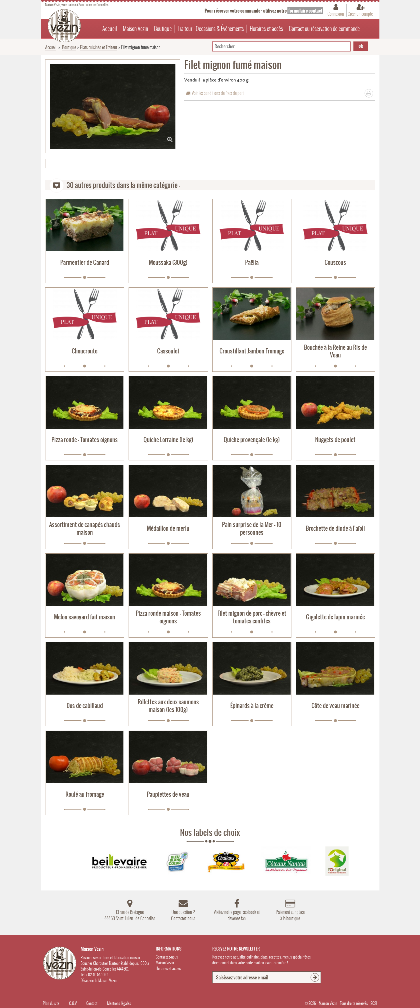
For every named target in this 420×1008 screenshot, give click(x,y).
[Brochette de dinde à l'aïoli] (335, 491)
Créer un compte (360, 14)
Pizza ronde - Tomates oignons (84, 439)
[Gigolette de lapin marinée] (335, 580)
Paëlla (252, 262)
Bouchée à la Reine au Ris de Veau (335, 351)
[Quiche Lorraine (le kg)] (168, 402)
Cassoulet (168, 351)
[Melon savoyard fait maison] (84, 580)
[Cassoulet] (168, 314)
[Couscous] (335, 225)
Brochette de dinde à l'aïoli (335, 528)
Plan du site (51, 1003)
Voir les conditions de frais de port (218, 93)
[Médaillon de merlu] (168, 491)
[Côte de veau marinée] (335, 668)
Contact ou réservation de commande (324, 29)
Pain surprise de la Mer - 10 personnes (251, 528)
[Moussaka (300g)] (168, 225)
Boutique (163, 29)
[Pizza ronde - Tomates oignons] (84, 402)
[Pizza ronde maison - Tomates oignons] (168, 580)
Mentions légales (119, 1003)
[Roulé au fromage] (84, 757)
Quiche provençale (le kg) (252, 439)
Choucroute (84, 351)
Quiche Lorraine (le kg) (168, 439)
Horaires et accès (266, 29)
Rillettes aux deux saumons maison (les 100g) (168, 705)
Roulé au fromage (84, 794)
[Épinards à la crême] (252, 668)
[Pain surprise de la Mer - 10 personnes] (252, 491)
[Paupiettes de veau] (168, 757)
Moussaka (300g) (168, 262)
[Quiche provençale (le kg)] (252, 402)
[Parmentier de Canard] (84, 225)
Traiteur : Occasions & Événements (211, 29)
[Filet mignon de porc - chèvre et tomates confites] (252, 580)
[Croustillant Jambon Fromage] (252, 314)
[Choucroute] (84, 314)
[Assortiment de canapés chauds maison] (84, 491)
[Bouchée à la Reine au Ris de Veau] (335, 314)
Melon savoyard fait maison (84, 617)
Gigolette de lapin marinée (335, 617)
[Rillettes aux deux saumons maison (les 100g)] (168, 668)
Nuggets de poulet (335, 439)
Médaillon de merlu (168, 528)
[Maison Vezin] (64, 25)
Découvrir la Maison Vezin (99, 980)
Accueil (109, 29)
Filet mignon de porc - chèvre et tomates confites (251, 617)
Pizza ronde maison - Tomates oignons (168, 617)
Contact (91, 1003)
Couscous (335, 262)
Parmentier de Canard (84, 262)
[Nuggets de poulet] (335, 402)
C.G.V (73, 1003)
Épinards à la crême (251, 705)
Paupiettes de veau (168, 794)
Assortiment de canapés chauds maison (84, 528)
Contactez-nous (167, 957)
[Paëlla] (252, 225)
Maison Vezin (135, 29)
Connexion (335, 14)
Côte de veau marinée (335, 705)
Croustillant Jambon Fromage (251, 351)
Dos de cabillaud (85, 705)
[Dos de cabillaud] (84, 668)
